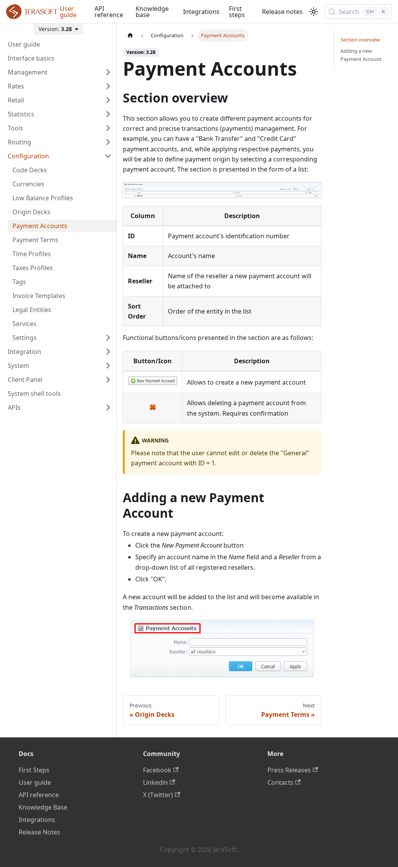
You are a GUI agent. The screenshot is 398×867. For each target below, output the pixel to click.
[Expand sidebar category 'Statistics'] (108, 114)
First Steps (34, 770)
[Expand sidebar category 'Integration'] (108, 351)
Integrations (201, 11)
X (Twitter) (158, 795)
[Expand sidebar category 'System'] (108, 365)
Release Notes (39, 832)
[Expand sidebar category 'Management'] (108, 72)
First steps (237, 11)
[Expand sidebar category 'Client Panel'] (108, 379)
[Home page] (130, 35)
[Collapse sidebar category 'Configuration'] (108, 156)
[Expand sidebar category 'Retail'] (108, 100)
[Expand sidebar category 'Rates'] (108, 86)
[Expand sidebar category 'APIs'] (108, 407)
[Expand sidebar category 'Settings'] (108, 337)
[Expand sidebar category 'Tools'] (108, 128)
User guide (68, 11)
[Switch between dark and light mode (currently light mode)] (313, 11)
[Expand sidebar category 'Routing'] (108, 142)
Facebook (157, 770)
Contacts (280, 782)
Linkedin (155, 782)
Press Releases (289, 770)
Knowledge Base (43, 807)
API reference (108, 11)
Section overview (360, 39)
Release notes (282, 11)
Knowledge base (152, 11)
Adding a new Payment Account (361, 54)
